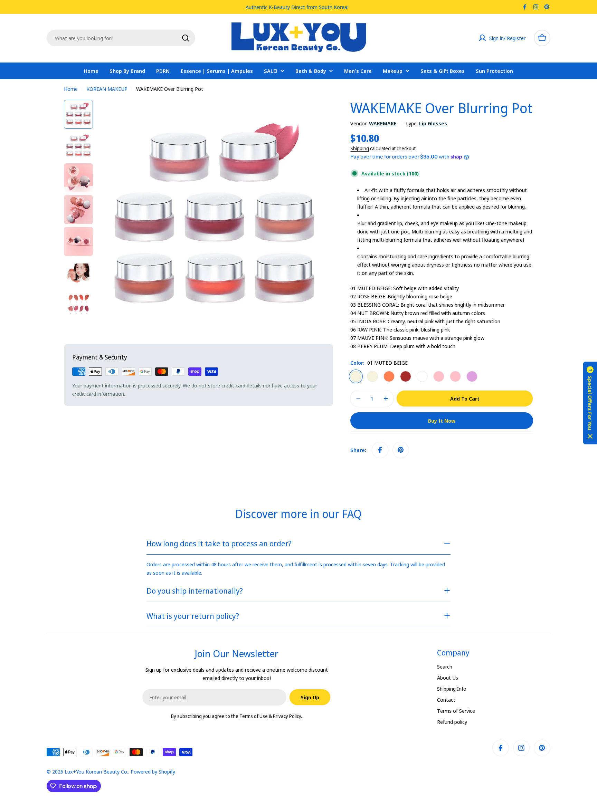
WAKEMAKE (383, 123)
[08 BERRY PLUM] (471, 376)
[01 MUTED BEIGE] (355, 376)
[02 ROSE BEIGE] (372, 376)
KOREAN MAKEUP (106, 88)
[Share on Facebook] (380, 450)
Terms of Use (253, 716)
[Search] (185, 38)
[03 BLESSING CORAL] (389, 376)
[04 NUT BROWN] (405, 376)
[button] (590, 403)
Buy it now (441, 420)
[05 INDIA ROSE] (422, 376)
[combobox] (121, 38)
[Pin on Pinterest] (400, 450)
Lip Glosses (433, 123)
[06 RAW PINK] (438, 376)
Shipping (359, 148)
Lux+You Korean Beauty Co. (96, 771)
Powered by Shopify (153, 771)
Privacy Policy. (287, 716)
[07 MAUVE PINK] (455, 376)
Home (71, 88)
